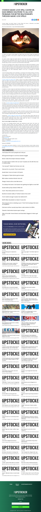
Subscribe (20, 507)
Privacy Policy (17, 485)
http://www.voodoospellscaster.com (13, 141)
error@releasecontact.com (7, 146)
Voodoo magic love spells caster (9, 79)
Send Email (6, 137)
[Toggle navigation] (2, 1)
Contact (30, 484)
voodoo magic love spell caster (12, 102)
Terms (11, 484)
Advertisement (24, 484)
